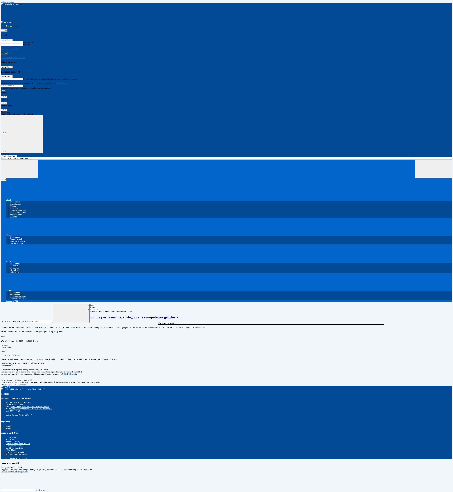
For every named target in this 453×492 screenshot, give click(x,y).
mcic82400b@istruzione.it (30, 407)
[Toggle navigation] (19, 169)
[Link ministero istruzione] (11, 4)
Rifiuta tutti (20, 363)
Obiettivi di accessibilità (14, 448)
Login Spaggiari (61, 83)
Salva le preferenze (19, 385)
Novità (92, 307)
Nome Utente (28, 42)
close (4, 179)
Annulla (4, 156)
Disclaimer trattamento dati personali (14, 472)
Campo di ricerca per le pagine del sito (15, 321)
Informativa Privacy (13, 442)
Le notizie (93, 309)
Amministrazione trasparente (16, 454)
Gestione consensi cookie (15, 452)
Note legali (10, 439)
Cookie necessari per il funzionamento (15, 380)
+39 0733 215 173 (16, 405)
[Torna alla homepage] (226, 158)
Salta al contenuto (7, 2)
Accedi (4, 30)
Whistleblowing (11, 450)
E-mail (25, 79)
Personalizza (6, 363)
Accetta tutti (36, 363)
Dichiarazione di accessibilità (16, 446)
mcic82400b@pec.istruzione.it (31, 409)
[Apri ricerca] (433, 169)
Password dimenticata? (9, 49)
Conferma (12, 156)
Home (92, 305)
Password (26, 45)
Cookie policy (11, 437)
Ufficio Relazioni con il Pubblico (18, 444)
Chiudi (4, 97)
